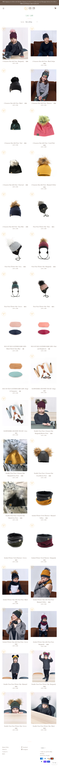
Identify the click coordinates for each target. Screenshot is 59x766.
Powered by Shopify (45, 755)
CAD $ (42, 748)
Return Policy (5, 747)
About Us (4, 749)
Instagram (25, 749)
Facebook (25, 747)
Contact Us (5, 751)
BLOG (3, 754)
